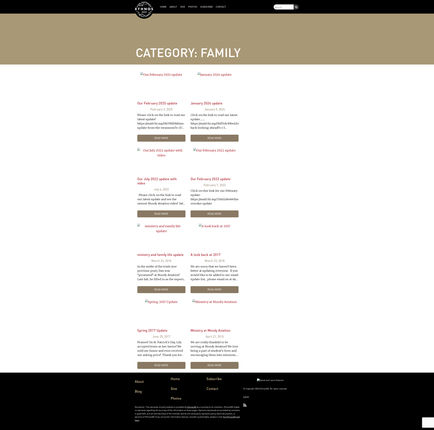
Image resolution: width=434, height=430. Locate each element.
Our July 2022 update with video (157, 181)
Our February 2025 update (157, 103)
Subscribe (214, 379)
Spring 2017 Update (152, 330)
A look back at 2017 (206, 254)
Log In (246, 396)
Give (174, 388)
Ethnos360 (191, 407)
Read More (161, 138)
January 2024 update (206, 103)
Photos (176, 398)
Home (175, 379)
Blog (138, 391)
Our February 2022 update (211, 179)
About (139, 381)
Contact (212, 388)
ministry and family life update (160, 254)
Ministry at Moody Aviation (210, 330)
